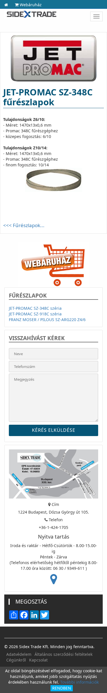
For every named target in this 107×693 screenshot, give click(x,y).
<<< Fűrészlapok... (24, 225)
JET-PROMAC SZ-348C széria (35, 308)
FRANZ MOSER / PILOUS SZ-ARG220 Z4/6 (47, 319)
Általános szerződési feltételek (63, 654)
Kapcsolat (38, 660)
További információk (79, 682)
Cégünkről (16, 660)
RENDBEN (61, 688)
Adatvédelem (18, 654)
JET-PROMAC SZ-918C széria (35, 314)
